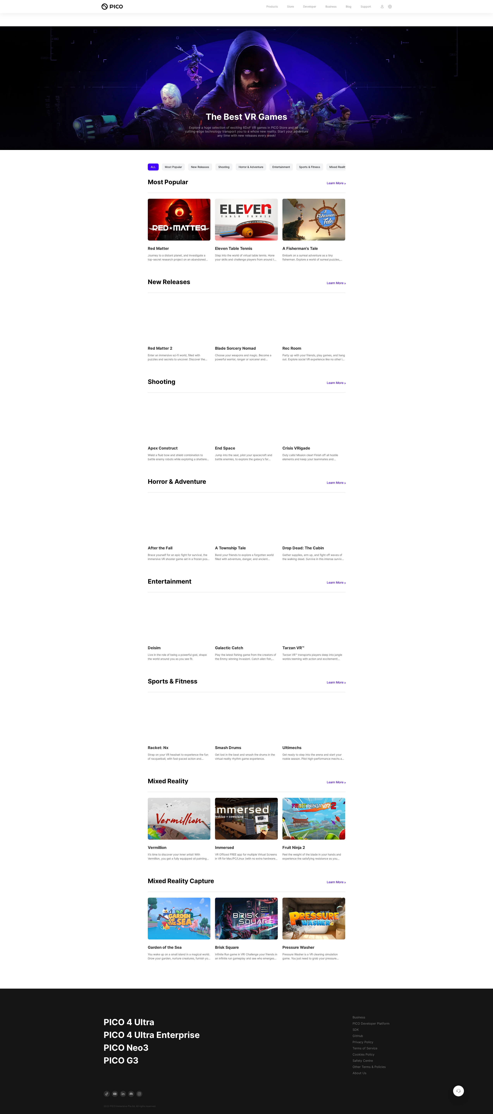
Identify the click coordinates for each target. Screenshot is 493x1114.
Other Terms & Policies (369, 1067)
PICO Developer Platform (371, 1023)
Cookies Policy (363, 1054)
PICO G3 (121, 1060)
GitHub (358, 1036)
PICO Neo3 (126, 1047)
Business (330, 6)
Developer (309, 6)
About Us (359, 1073)
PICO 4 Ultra (129, 1022)
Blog (348, 6)
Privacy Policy (363, 1042)
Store (290, 6)
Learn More (335, 183)
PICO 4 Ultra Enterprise (152, 1035)
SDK (356, 1030)
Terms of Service (365, 1048)
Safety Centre (363, 1061)
